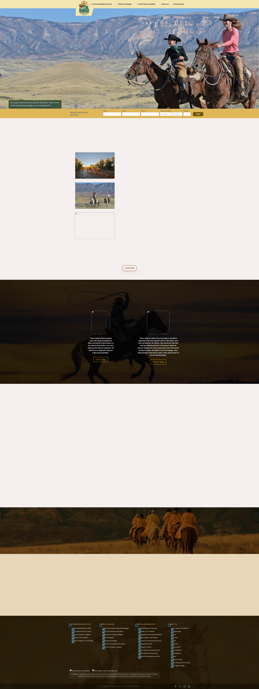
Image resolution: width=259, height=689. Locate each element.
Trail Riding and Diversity (148, 628)
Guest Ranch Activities (146, 4)
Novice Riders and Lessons (149, 638)
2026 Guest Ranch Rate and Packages (116, 628)
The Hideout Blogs (178, 666)
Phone (143, 111)
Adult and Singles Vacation (113, 647)
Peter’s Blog (158, 362)
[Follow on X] (158, 586)
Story (174, 635)
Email (124, 111)
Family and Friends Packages (113, 635)
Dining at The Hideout (80, 638)
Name (105, 111)
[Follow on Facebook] (154, 586)
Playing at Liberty (145, 647)
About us (165, 4)
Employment (176, 653)
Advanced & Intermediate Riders (151, 635)
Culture (174, 638)
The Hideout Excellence (180, 628)
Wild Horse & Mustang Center (150, 650)
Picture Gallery (177, 659)
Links (174, 656)
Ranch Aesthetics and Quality (83, 641)
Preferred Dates (165, 111)
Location (175, 644)
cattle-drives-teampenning (149, 653)
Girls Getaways (109, 638)
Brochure (160, 596)
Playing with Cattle (146, 644)
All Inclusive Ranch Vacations (113, 631)
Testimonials (176, 631)
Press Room (176, 647)
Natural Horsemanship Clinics (150, 656)
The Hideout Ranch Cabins (82, 628)
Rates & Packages (125, 4)
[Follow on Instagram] (163, 586)
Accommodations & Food (102, 4)
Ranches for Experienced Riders (114, 644)
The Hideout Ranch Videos (181, 663)
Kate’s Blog (101, 359)
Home (85, 4)
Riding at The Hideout (147, 631)
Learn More (129, 268)
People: (185, 111)
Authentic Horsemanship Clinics (150, 641)
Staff (174, 641)
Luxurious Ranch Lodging (81, 635)
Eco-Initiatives (177, 650)
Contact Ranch (178, 4)
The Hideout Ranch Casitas (82, 631)
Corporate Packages (110, 641)
